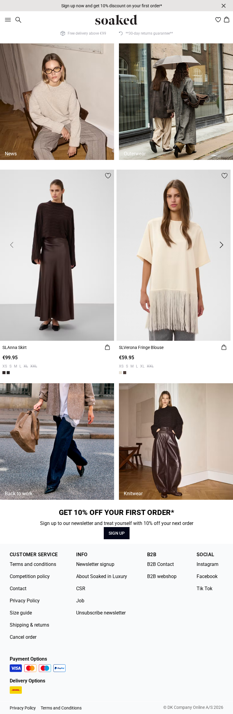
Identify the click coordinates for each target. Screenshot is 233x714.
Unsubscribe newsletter (101, 613)
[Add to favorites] (108, 176)
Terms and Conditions (61, 708)
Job (80, 601)
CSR (80, 588)
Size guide (21, 613)
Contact (18, 588)
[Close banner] (223, 5)
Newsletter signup (95, 564)
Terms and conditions (33, 564)
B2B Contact (160, 564)
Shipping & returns (29, 625)
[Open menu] (6, 19)
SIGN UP (117, 533)
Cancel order (23, 637)
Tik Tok (204, 588)
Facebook (207, 576)
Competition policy (30, 576)
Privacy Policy (25, 601)
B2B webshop (162, 576)
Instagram (207, 564)
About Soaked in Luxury (101, 576)
